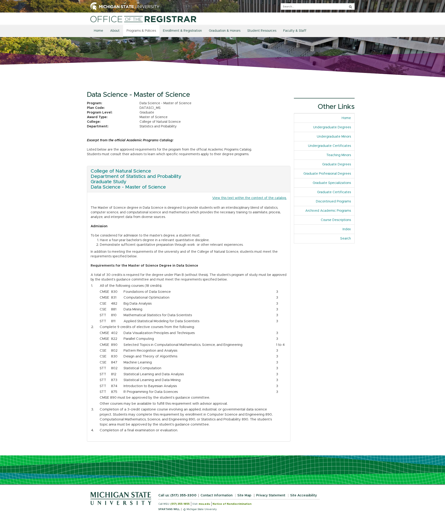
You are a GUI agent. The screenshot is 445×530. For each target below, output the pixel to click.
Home (98, 30)
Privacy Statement (270, 495)
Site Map (244, 495)
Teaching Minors (338, 155)
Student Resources (261, 30)
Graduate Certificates (334, 192)
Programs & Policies (141, 30)
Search (345, 238)
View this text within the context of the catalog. (249, 198)
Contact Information (216, 495)
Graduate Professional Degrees (327, 173)
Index (348, 229)
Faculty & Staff (294, 30)
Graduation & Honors (224, 30)
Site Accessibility (303, 495)
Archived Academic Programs (328, 210)
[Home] (143, 19)
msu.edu (204, 504)
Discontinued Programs (333, 201)
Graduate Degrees (336, 164)
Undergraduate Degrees (332, 127)
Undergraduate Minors (334, 136)
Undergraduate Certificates (329, 146)
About (115, 30)
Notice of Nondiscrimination (232, 504)
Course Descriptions (336, 220)
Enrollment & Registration (182, 30)
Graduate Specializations (332, 183)
